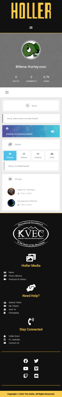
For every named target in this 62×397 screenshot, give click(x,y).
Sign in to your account (19, 134)
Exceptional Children (27, 201)
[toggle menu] (7, 92)
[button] (31, 27)
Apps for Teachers (26, 189)
